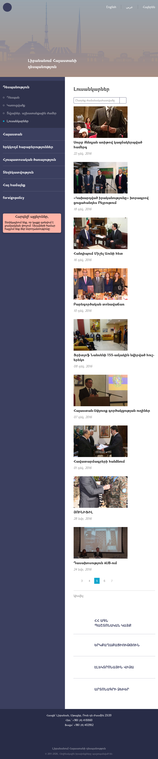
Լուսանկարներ (18, 121)
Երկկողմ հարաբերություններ (28, 146)
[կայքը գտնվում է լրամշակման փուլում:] (32, 223)
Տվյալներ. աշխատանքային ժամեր (31, 113)
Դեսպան (13, 97)
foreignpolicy (13, 197)
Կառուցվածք (16, 105)
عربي (129, 7)
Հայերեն (149, 7)
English (111, 7)
